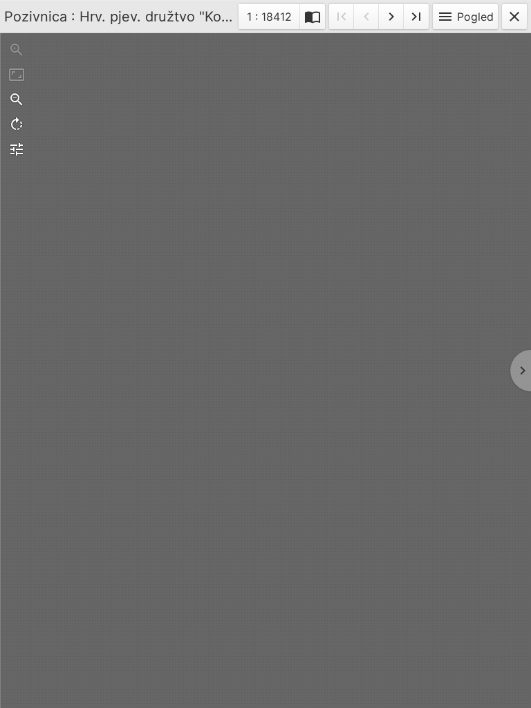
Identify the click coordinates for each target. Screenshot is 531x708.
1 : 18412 (269, 19)
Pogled (465, 16)
